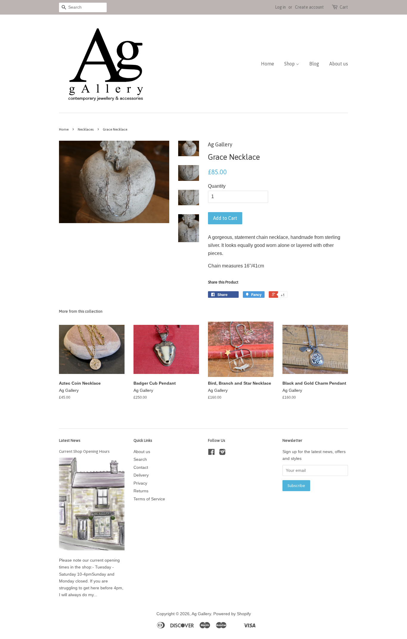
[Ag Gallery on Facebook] (211, 453)
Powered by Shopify (232, 614)
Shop (290, 63)
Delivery (141, 475)
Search (140, 459)
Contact (140, 467)
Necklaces (86, 129)
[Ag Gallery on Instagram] (222, 453)
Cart (344, 7)
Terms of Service (149, 499)
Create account (309, 7)
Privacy (140, 483)
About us (338, 63)
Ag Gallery (201, 614)
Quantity (217, 186)
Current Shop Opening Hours (84, 451)
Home (267, 63)
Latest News (69, 440)
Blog (314, 63)
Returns (140, 491)
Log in (280, 7)
